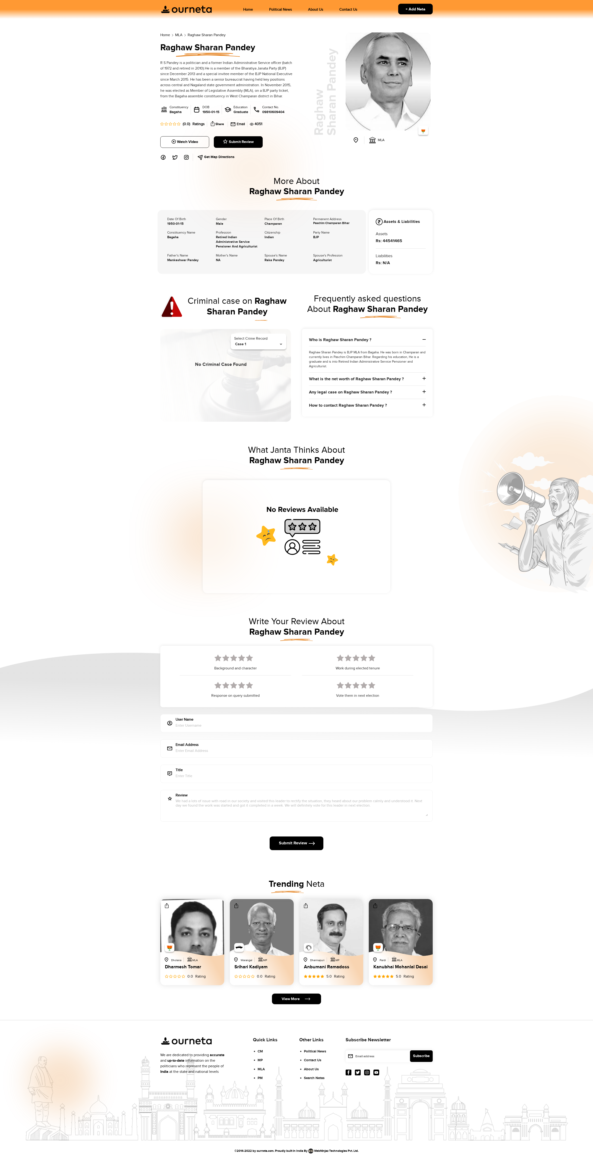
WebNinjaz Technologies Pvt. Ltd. (336, 1151)
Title (179, 770)
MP (260, 1060)
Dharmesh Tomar (183, 967)
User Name (184, 720)
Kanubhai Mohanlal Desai (400, 967)
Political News (280, 9)
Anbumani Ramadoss (326, 967)
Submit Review (241, 142)
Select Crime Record (251, 338)
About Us (315, 9)
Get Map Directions (218, 157)
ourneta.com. (265, 1151)
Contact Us (348, 9)
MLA (261, 1069)
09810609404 (273, 112)
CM (260, 1051)
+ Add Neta (415, 9)
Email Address (187, 745)
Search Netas (314, 1078)
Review (182, 796)
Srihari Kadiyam (251, 967)
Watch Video (187, 142)
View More (291, 999)
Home (248, 9)
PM (260, 1078)
